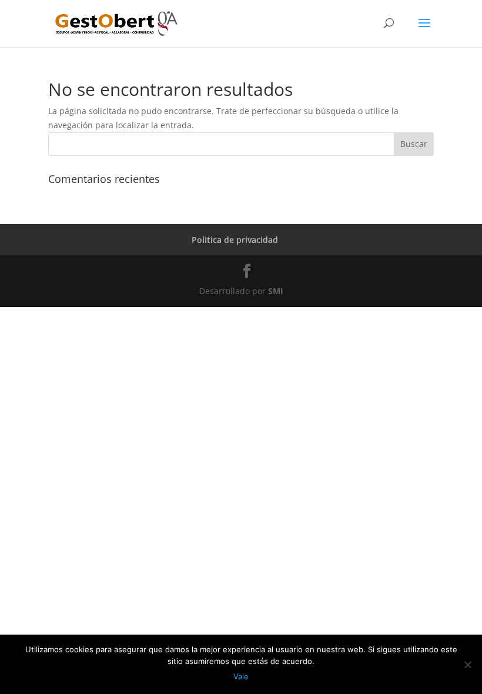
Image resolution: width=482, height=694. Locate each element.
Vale (241, 676)
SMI (275, 290)
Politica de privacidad (235, 239)
